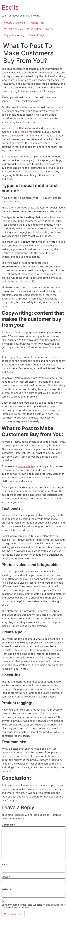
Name (6, 864)
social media (21, 131)
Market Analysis (13, 28)
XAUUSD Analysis (14, 22)
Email (6, 877)
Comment (8, 824)
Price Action (34, 28)
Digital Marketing (14, 35)
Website (6, 889)
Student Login (37, 35)
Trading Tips (36, 22)
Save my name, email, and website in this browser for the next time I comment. (33, 905)
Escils (10, 7)
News (49, 28)
